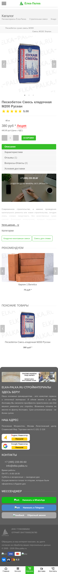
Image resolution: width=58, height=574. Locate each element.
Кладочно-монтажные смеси (17, 238)
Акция (21, 126)
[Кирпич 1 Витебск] (27, 267)
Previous (4, 64)
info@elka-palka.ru (16, 465)
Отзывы (11, 157)
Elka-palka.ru (21, 548)
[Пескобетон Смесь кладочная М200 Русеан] (27, 325)
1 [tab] (24, 95)
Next (54, 64)
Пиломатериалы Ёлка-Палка (14, 19)
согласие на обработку (12, 545)
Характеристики (14, 152)
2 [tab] (29, 95)
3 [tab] (33, 95)
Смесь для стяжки (42, 238)
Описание (10, 146)
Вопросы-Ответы (16, 163)
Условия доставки (15, 168)
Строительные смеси (38, 19)
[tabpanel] (29, 64)
